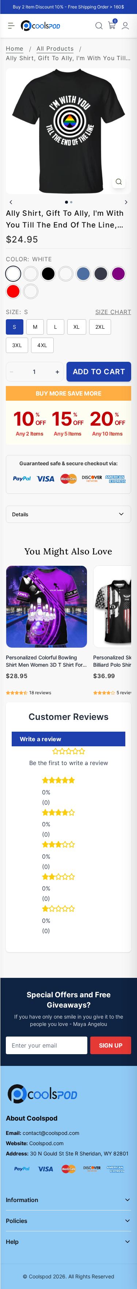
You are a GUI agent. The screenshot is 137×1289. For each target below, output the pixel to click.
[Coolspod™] (42, 1094)
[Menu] (11, 25)
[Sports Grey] (30, 273)
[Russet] (30, 291)
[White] (13, 273)
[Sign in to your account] (125, 26)
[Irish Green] (65, 273)
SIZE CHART (113, 312)
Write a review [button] (40, 739)
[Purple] (118, 273)
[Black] (48, 273)
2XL (100, 327)
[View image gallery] (118, 181)
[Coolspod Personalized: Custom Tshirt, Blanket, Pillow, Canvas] (40, 26)
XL (76, 327)
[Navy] (100, 273)
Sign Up (110, 1045)
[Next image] (126, 202)
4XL (42, 345)
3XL (17, 345)
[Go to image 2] (71, 202)
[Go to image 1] (66, 202)
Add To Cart (99, 371)
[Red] (13, 291)
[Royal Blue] (83, 273)
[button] (68, 781)
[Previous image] (11, 202)
